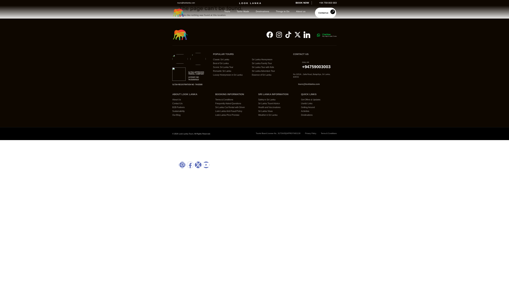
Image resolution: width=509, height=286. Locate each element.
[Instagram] (279, 34)
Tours (227, 11)
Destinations (262, 11)
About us (301, 11)
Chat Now (326, 34)
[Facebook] (269, 34)
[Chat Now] (318, 35)
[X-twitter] (297, 34)
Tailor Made (243, 11)
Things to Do (282, 11)
